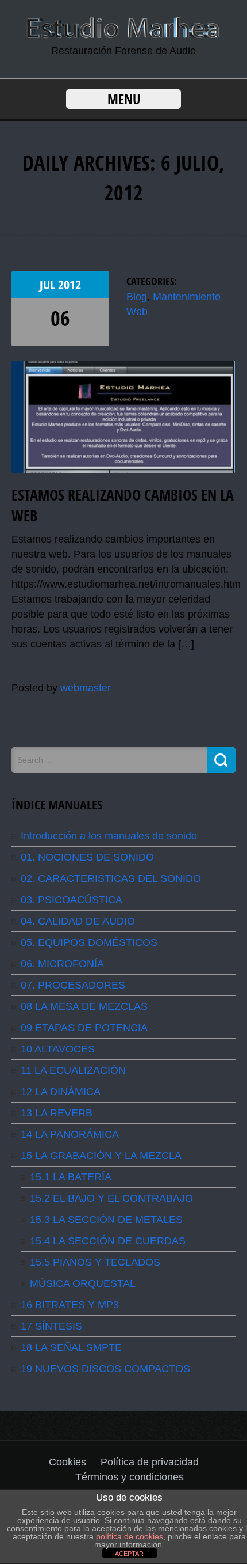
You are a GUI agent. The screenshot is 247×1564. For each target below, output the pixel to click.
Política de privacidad (150, 1462)
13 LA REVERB (56, 1113)
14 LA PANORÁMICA (70, 1134)
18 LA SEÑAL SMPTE (71, 1347)
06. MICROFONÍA (62, 964)
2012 (69, 284)
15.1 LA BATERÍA (70, 1177)
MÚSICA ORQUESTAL (83, 1283)
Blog (136, 296)
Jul (49, 284)
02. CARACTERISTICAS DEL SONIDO (111, 878)
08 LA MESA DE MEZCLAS (84, 1006)
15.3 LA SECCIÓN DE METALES (106, 1219)
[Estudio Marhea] (123, 35)
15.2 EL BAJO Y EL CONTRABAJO (111, 1198)
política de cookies (129, 1536)
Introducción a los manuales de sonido (109, 836)
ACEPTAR (129, 1553)
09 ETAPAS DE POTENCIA (84, 1027)
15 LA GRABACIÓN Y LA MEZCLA (101, 1155)
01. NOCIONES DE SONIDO (87, 857)
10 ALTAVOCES (58, 1049)
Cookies (67, 1462)
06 (60, 318)
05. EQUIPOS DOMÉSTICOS (89, 942)
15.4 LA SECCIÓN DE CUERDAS (108, 1241)
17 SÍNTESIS (51, 1326)
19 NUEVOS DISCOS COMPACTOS (105, 1368)
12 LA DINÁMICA (61, 1091)
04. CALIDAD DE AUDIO (78, 921)
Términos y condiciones (129, 1477)
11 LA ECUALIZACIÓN (73, 1070)
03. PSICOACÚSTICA (71, 900)
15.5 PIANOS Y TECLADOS (95, 1262)
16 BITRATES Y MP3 (70, 1305)
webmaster (85, 688)
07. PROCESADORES (73, 985)
